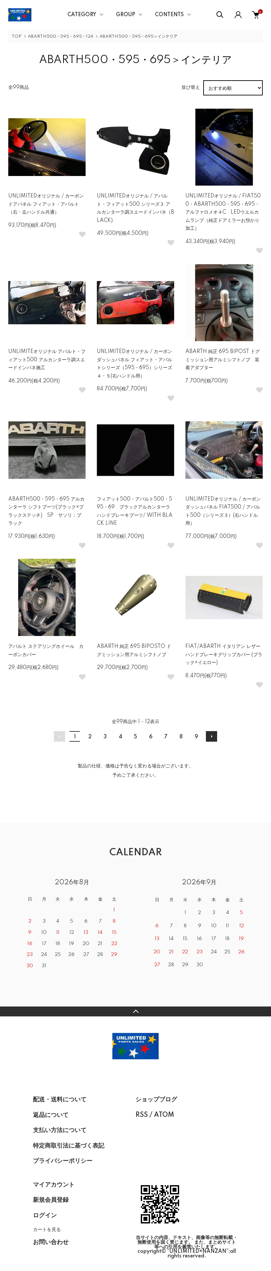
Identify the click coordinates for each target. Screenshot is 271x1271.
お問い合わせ (51, 1242)
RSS (142, 1115)
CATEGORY (81, 15)
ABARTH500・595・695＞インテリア (138, 36)
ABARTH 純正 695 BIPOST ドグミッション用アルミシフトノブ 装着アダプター (222, 360)
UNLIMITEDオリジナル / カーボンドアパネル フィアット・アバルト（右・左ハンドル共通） (46, 204)
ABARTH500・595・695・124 (60, 36)
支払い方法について (60, 1130)
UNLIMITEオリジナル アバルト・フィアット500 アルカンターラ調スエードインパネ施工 (47, 360)
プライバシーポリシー (63, 1161)
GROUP (125, 15)
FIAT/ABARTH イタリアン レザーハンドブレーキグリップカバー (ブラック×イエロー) (223, 654)
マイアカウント (54, 1185)
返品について (51, 1115)
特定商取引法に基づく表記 (68, 1146)
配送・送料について (60, 1099)
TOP (16, 36)
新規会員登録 (51, 1200)
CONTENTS (169, 15)
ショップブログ (156, 1099)
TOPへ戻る (135, 1011)
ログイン (45, 1215)
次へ (211, 736)
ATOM (164, 1115)
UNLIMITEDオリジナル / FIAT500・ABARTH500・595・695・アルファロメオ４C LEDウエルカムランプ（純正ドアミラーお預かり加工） (223, 212)
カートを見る (47, 1229)
